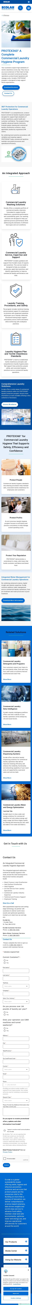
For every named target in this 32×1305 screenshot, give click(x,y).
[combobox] (16, 986)
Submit (6, 1165)
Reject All (16, 1293)
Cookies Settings (16, 1298)
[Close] (28, 1270)
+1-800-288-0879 (13, 935)
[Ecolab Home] (8, 8)
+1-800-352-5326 (13, 930)
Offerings (6, 15)
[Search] (20, 7)
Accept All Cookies (16, 1288)
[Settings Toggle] (29, 1)
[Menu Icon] (28, 8)
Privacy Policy (7, 1152)
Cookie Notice (17, 1284)
